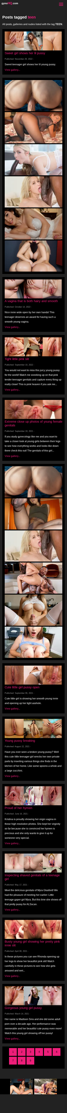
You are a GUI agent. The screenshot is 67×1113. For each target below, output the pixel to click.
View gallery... (12, 70)
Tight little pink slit (17, 359)
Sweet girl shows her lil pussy (25, 53)
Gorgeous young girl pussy (23, 1008)
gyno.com (10, 3)
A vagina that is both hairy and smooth (31, 301)
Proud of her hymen (18, 808)
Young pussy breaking (20, 740)
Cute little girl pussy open (22, 687)
